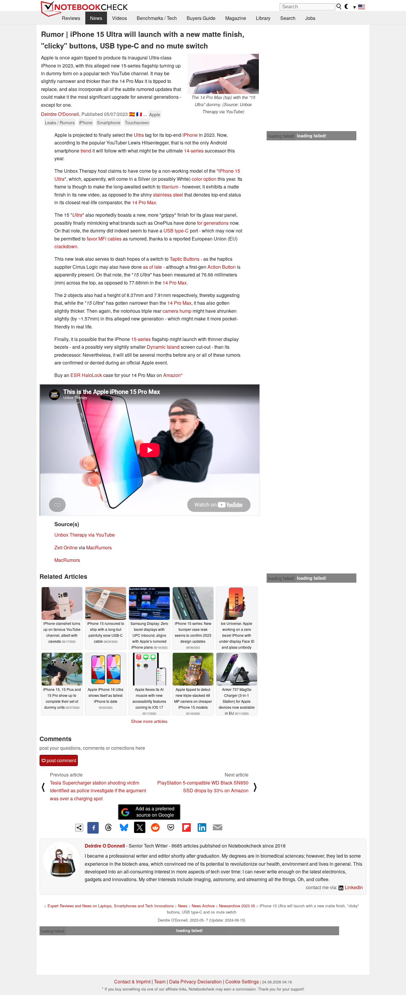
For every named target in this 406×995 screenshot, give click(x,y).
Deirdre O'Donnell (60, 114)
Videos (119, 18)
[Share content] (79, 828)
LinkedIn (353, 887)
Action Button (221, 266)
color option (204, 178)
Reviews (71, 18)
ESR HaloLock (86, 375)
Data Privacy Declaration (195, 981)
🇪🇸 (132, 114)
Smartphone (108, 122)
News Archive (203, 905)
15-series (141, 339)
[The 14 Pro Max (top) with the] (223, 74)
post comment (60, 760)
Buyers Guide (201, 18)
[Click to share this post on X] (139, 827)
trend (86, 150)
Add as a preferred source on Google (155, 811)
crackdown (65, 246)
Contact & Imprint (132, 981)
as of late (152, 266)
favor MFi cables (104, 238)
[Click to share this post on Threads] (108, 827)
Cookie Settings (242, 981)
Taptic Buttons (184, 258)
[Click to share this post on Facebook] (93, 827)
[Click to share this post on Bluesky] (124, 827)
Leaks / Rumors (60, 122)
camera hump (177, 310)
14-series (194, 150)
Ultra (139, 134)
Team (160, 981)
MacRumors (99, 547)
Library (263, 18)
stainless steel (168, 194)
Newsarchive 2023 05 (237, 905)
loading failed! (281, 136)
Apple (154, 114)
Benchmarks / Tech (157, 18)
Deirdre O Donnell (105, 845)
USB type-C (176, 230)
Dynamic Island (163, 346)
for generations (213, 222)
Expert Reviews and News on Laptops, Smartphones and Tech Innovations (111, 905)
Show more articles (149, 721)
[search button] (339, 7)
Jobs (310, 18)
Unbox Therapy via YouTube (84, 534)
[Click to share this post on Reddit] (155, 827)
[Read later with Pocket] (171, 827)
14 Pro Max (144, 202)
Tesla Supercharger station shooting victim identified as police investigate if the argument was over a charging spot (98, 790)
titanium (170, 186)
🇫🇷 (139, 114)
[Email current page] (217, 827)
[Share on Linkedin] (201, 827)
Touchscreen (137, 122)
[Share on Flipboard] (186, 827)
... (145, 114)
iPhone (85, 122)
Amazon (172, 375)
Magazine (235, 18)
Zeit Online (66, 547)
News (96, 18)
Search (287, 18)
